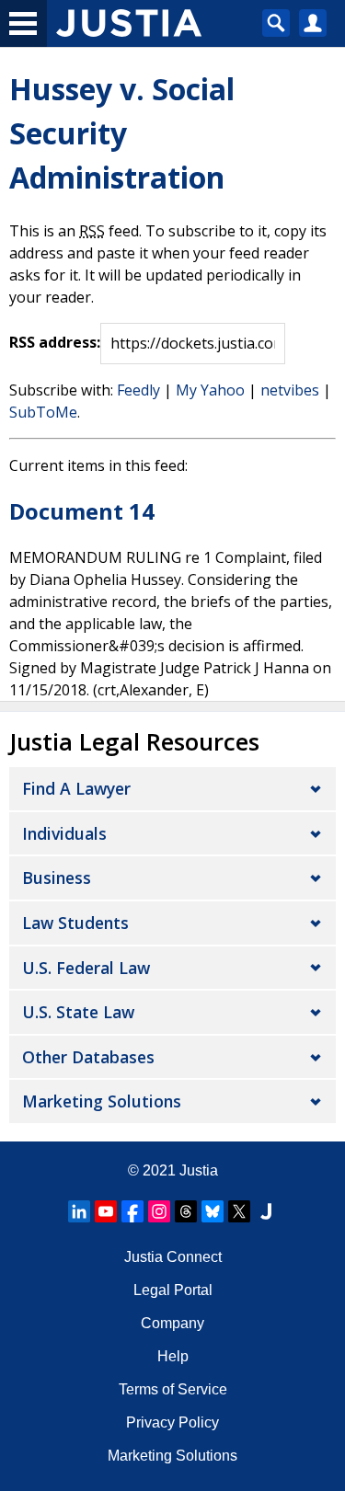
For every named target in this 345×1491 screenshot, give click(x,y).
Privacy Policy (172, 1422)
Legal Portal (173, 1290)
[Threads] (186, 1211)
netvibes (289, 390)
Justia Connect (173, 1257)
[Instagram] (159, 1211)
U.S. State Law (78, 1012)
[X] (239, 1211)
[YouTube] (106, 1211)
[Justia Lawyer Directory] (266, 1211)
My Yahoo (210, 390)
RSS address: (54, 342)
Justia (198, 1170)
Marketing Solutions (101, 1101)
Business (56, 877)
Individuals (64, 833)
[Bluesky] (212, 1211)
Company (172, 1323)
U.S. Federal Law (86, 968)
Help (173, 1356)
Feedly (138, 390)
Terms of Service (173, 1389)
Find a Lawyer (76, 788)
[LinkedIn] (79, 1211)
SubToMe (43, 412)
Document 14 (82, 511)
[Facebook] (132, 1211)
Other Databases (88, 1057)
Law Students (75, 923)
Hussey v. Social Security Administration (122, 133)
